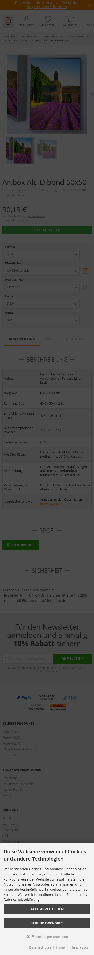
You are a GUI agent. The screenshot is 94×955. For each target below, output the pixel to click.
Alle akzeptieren (47, 909)
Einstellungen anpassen (49, 937)
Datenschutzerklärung (47, 947)
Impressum (81, 947)
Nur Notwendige (47, 923)
